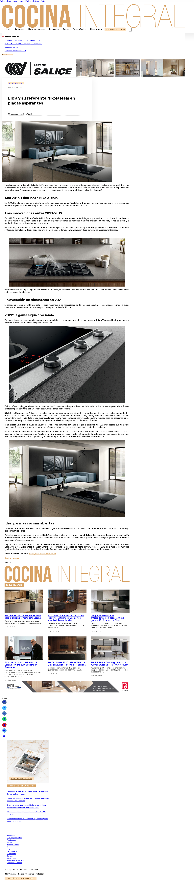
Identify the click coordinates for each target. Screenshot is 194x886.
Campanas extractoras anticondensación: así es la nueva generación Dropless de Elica (107, 618)
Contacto (10, 856)
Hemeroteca (96, 29)
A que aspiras (16, 83)
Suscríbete (11, 854)
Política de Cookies (14, 863)
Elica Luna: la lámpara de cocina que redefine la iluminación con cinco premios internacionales (66, 618)
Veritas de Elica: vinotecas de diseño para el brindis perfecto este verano (23, 616)
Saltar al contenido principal (13, 1)
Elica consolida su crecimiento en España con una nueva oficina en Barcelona (21, 665)
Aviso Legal (11, 858)
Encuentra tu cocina (115, 30)
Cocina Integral (12, 558)
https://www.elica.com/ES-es (42, 554)
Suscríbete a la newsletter (20, 878)
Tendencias (54, 29)
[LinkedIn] (4, 713)
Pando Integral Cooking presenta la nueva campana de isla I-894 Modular (109, 663)
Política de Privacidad (16, 860)
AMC (8, 849)
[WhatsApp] (4, 719)
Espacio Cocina (79, 29)
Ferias (66, 29)
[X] (4, 708)
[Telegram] (4, 730)
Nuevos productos (36, 29)
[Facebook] (4, 702)
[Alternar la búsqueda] (130, 29)
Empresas (19, 29)
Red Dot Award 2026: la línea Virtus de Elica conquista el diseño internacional (67, 663)
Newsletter (7, 54)
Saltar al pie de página (36, 1)
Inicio (9, 29)
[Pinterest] (4, 725)
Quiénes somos (13, 847)
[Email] (4, 736)
